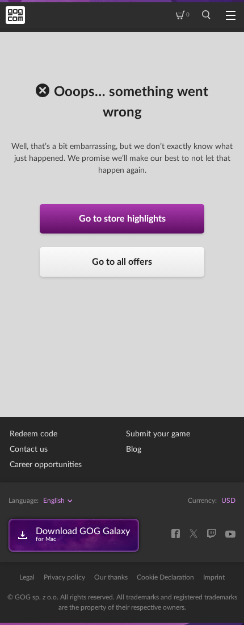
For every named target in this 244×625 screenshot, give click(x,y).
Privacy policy (64, 577)
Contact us (29, 449)
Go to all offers (122, 261)
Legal (27, 577)
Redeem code (33, 434)
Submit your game (158, 434)
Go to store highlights (122, 218)
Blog (133, 449)
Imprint (214, 577)
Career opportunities (46, 465)
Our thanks (111, 577)
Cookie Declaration (165, 577)
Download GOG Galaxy (83, 534)
